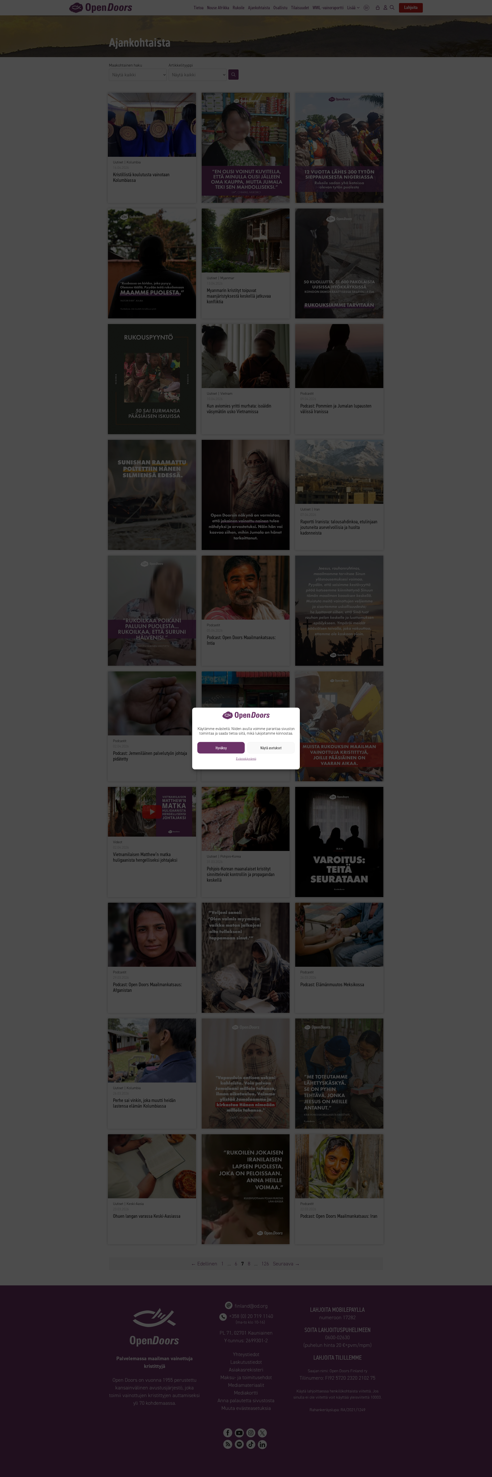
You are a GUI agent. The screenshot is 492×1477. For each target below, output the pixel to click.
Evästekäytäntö (246, 759)
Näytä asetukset (271, 747)
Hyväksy (221, 747)
